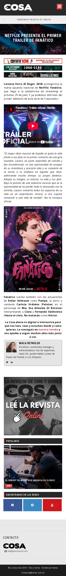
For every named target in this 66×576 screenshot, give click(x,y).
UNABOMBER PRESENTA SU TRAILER (21, 20)
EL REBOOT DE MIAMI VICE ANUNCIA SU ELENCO (30, 480)
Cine (9, 486)
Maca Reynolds (29, 343)
